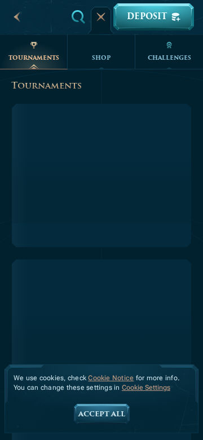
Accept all (101, 414)
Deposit (147, 17)
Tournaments (33, 58)
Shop (101, 58)
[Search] (78, 17)
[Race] (101, 17)
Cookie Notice (111, 378)
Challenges (169, 58)
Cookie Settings (146, 387)
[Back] (17, 17)
